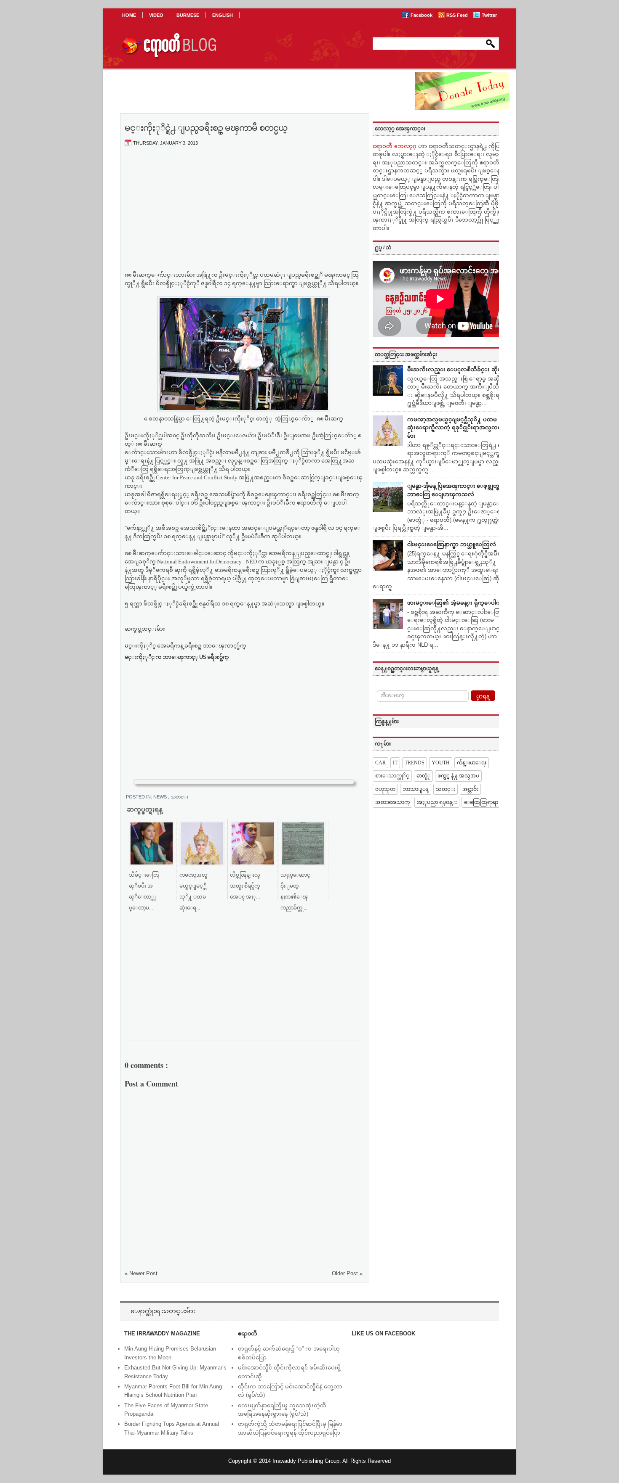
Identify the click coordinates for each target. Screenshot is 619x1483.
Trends (414, 763)
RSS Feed (457, 15)
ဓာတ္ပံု (423, 776)
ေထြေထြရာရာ (481, 802)
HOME (129, 15)
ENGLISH (222, 15)
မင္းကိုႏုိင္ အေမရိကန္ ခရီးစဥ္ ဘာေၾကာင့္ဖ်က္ (187, 645)
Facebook (422, 15)
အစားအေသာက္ (392, 802)
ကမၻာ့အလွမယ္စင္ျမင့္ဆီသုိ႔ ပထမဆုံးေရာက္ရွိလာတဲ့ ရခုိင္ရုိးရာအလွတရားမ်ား (456, 427)
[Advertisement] (244, 215)
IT (395, 763)
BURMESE (187, 15)
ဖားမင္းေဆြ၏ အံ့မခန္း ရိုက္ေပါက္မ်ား (457, 603)
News (160, 796)
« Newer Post (141, 1273)
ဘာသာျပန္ (416, 789)
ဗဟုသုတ (385, 789)
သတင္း (179, 796)
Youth (441, 763)
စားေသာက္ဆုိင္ (392, 776)
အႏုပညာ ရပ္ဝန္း (437, 802)
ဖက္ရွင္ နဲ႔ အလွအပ (458, 776)
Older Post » (347, 1273)
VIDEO (156, 15)
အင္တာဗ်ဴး (470, 789)
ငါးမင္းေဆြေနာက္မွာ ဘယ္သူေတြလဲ (451, 544)
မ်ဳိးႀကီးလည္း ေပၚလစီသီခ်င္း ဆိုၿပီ (456, 369)
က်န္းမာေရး (471, 763)
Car (380, 763)
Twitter (489, 15)
